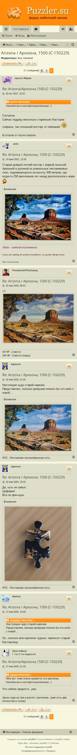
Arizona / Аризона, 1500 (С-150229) (35, 53)
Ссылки (6, 29)
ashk (15, 144)
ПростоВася (19, 651)
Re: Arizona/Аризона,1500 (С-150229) (32, 89)
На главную (21, 29)
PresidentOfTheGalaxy (25, 270)
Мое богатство (10, 262)
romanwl (28, 58)
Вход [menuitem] (63, 29)
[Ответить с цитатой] (69, 80)
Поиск (8, 35)
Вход (21, 35)
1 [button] (46, 71)
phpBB (31, 739)
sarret (14, 674)
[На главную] (38, 13)
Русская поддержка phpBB (38, 747)
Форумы (36, 29)
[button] (42, 70)
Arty (25, 743)
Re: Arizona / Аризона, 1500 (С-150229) (33, 154)
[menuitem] (71, 29)
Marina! (16, 596)
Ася (20, 58)
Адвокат (16, 364)
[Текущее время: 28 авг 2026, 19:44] (67, 44)
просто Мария (23, 78)
